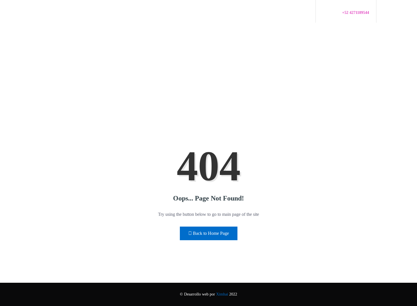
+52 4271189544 (355, 12)
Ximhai (222, 294)
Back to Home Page (211, 233)
